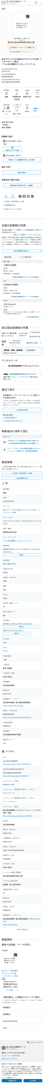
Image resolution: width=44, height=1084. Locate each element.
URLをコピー (13, 197)
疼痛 (4, 630)
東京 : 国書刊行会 (9, 564)
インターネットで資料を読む (11, 1056)
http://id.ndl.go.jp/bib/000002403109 (17, 717)
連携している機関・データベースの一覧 (26, 235)
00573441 (18, 630)
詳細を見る (36, 109)
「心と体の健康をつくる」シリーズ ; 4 (17, 540)
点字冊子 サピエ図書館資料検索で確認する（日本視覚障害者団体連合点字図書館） (23, 441)
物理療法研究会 (8, 549)
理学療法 (6, 624)
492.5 (5, 642)
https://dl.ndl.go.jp (10, 924)
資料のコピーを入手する (9, 1059)
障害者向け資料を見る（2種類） (22, 185)
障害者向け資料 (8, 784)
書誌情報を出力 (11, 205)
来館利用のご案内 (32, 343)
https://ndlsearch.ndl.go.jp (13, 705)
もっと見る (9, 990)
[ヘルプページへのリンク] (24, 39)
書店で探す (22, 172)
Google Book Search (13, 420)
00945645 (28, 624)
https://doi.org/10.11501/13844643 (16, 764)
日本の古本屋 (10, 417)
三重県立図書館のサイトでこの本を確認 (25, 277)
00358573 (7, 552)
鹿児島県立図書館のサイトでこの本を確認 (24, 297)
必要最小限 (11, 1081)
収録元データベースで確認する (23, 47)
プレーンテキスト (9, 801)
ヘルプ (31, 244)
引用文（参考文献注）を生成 (15, 201)
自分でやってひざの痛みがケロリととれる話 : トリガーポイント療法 (21, 511)
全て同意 (33, 1081)
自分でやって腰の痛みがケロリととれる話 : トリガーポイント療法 (10, 973)
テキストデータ (8, 793)
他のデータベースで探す (13, 209)
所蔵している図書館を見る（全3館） (22, 159)
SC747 (5, 651)
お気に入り (6, 197)
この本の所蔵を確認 (31, 317)
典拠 (20, 555)
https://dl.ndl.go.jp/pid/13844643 (15, 776)
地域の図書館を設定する (21, 251)
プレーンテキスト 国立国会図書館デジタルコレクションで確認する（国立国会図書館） (24, 449)
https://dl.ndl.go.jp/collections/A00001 (18, 816)
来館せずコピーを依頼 (12, 150)
